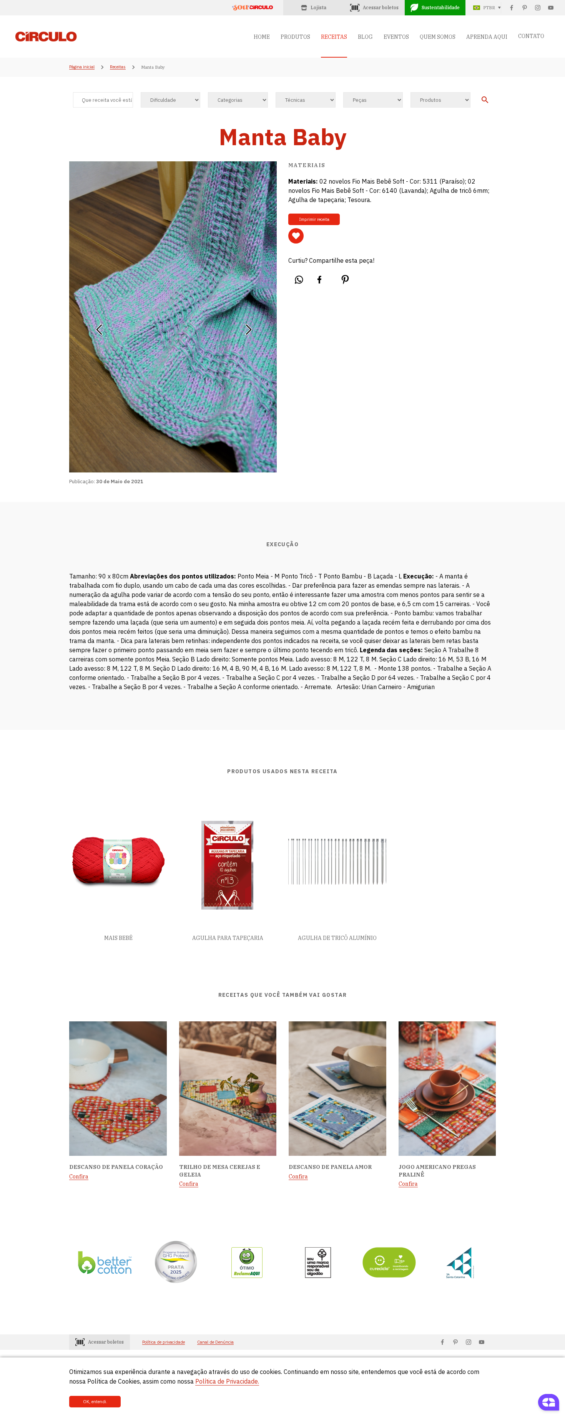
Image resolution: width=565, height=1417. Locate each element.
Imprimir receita (314, 219)
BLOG (365, 36)
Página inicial (82, 67)
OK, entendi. (95, 1401)
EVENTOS (396, 36)
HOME (262, 36)
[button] (99, 326)
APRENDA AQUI (486, 36)
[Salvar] (296, 236)
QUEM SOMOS (437, 36)
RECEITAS (334, 36)
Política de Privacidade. (227, 1381)
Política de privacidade (163, 1342)
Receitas (118, 67)
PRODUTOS (295, 36)
